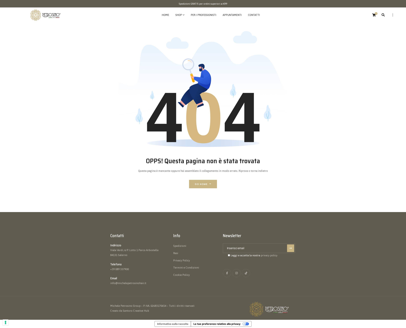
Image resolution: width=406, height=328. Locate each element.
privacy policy (269, 255)
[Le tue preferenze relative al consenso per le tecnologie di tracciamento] (6, 322)
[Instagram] (236, 273)
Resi (175, 253)
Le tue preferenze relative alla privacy (216, 323)
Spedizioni (179, 245)
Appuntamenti (232, 14)
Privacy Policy (181, 260)
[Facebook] (227, 273)
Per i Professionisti (203, 14)
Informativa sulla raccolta (172, 323)
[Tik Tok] (246, 273)
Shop (178, 14)
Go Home (201, 184)
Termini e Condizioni (186, 267)
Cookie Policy (181, 274)
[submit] (290, 248)
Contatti (254, 14)
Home (165, 14)
